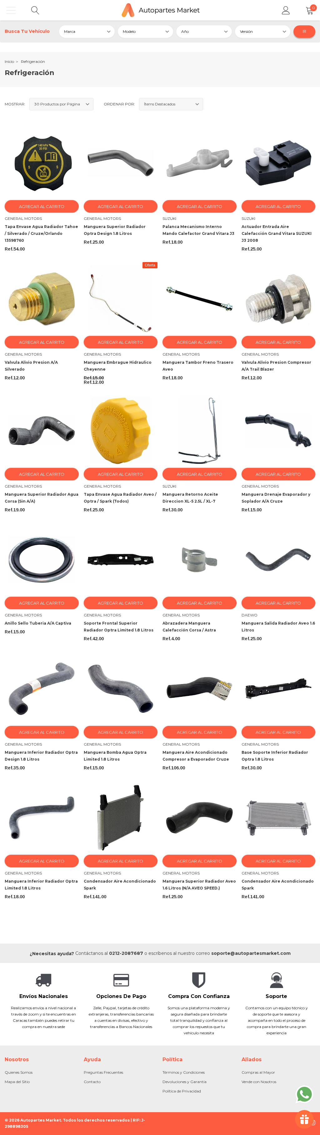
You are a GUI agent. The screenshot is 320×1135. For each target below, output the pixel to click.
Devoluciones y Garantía (184, 1081)
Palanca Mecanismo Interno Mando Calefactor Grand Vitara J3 (198, 230)
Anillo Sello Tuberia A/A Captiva (38, 623)
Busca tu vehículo (27, 31)
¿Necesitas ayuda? (52, 953)
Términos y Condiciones (183, 1072)
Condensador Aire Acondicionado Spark (120, 884)
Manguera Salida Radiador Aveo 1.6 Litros (278, 626)
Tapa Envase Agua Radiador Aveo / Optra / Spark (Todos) (120, 498)
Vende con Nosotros (259, 1081)
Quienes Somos (18, 1072)
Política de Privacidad (181, 1091)
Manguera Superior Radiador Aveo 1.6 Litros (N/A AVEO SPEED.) (199, 884)
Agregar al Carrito (41, 206)
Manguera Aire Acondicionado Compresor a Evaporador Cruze (195, 756)
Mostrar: (15, 104)
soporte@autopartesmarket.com (251, 953)
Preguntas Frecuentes (103, 1072)
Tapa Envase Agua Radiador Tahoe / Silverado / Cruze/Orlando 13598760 (41, 233)
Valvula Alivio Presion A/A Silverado (31, 366)
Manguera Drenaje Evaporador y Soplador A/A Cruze (276, 498)
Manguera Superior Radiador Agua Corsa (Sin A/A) (41, 498)
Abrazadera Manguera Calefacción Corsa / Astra (189, 626)
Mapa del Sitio (17, 1081)
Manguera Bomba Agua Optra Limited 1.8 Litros (115, 756)
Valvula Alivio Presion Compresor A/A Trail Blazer (276, 366)
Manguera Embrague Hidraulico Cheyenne (118, 366)
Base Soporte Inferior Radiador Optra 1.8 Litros (275, 756)
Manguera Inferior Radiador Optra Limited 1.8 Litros (41, 884)
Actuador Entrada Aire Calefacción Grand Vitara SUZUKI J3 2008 (277, 233)
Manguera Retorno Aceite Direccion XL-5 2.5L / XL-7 (190, 498)
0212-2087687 (126, 953)
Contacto (92, 1081)
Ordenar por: (119, 104)
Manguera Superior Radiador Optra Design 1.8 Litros (115, 230)
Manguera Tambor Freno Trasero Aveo (197, 366)
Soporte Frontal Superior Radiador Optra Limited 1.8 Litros (118, 626)
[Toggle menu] (11, 10)
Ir (304, 31)
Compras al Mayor (258, 1072)
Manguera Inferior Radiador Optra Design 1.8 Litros (41, 756)
